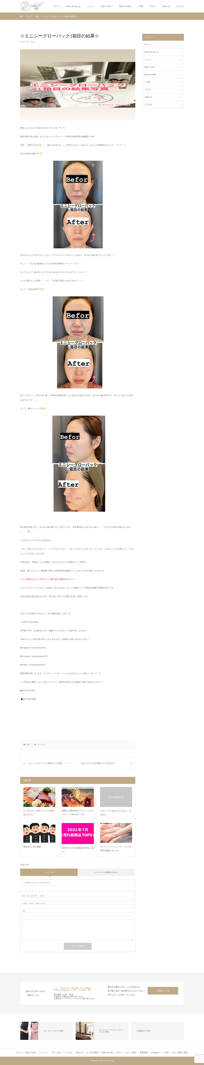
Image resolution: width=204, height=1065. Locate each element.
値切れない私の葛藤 (32, 847)
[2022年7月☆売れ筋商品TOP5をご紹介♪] (78, 833)
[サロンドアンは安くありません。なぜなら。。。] (116, 797)
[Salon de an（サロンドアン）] (32, 6)
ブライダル (56, 1052)
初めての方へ (107, 6)
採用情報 (144, 1052)
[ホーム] (21, 16)
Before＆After (125, 6)
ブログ (153, 6)
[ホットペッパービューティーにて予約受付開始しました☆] (116, 833)
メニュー (91, 6)
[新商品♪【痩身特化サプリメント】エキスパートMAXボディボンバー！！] (78, 797)
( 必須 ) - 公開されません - (34, 903)
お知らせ (166, 6)
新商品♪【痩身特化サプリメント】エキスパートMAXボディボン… (78, 813)
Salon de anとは (73, 6)
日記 (32, 42)
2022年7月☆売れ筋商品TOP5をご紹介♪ (78, 850)
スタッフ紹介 (131, 1052)
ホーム (57, 6)
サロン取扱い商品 (179, 1052)
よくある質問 (92, 1052)
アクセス (180, 6)
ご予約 (166, 1052)
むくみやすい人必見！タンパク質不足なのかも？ (38, 813)
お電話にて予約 (163, 991)
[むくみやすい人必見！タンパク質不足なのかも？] (39, 797)
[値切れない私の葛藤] (39, 833)
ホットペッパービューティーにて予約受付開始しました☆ (115, 849)
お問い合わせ (107, 1052)
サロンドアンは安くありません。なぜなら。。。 (115, 813)
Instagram (155, 1052)
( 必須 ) (33, 896)
